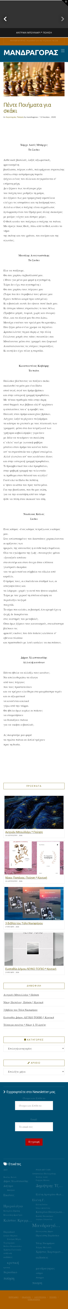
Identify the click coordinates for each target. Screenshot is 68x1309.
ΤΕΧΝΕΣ (53, 1297)
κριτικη (6, 1267)
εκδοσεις (42, 1257)
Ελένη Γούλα (42, 1204)
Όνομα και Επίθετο (34, 1098)
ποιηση (37, 1282)
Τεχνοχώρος (9, 1242)
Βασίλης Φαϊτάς (10, 1177)
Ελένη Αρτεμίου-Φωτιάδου (50, 1194)
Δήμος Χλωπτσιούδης (15, 1181)
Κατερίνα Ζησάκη (11, 1210)
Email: (34, 1119)
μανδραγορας (45, 1268)
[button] (63, 51)
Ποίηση (20, 117)
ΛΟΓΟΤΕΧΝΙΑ (40, 1297)
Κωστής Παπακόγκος (44, 1216)
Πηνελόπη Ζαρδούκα (47, 1235)
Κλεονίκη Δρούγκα (12, 1214)
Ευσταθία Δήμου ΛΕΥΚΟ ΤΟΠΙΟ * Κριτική (28, 1017)
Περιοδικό (9, 1231)
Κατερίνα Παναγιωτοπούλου (50, 1212)
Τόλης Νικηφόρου (45, 1243)
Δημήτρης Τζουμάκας (50, 1185)
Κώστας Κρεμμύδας (17, 1220)
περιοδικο (10, 1272)
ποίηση (8, 1278)
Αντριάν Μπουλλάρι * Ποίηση (21, 994)
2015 (5, 1169)
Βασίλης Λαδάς (42, 1177)
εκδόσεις (8, 1257)
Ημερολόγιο (13, 1206)
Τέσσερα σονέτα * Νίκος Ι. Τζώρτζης (24, 1024)
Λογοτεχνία (11, 117)
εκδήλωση (7, 1253)
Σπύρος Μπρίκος (10, 1235)
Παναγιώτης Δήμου (44, 1231)
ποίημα (39, 1273)
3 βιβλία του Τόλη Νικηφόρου (20, 1009)
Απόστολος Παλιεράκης (44, 1173)
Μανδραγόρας (46, 1225)
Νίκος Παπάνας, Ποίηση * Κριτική (23, 1002)
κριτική (13, 1262)
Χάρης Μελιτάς (44, 1247)
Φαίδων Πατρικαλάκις (12, 1246)
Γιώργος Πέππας (43, 1180)
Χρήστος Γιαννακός (12, 1249)
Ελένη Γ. (38, 1200)
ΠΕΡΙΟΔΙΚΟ (13, 1297)
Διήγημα (8, 1185)
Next (61, 19)
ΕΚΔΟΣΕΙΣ (26, 1297)
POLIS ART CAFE (43, 1169)
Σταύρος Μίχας (14, 1239)
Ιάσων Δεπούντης (43, 1208)
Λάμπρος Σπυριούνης (44, 1219)
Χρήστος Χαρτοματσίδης (50, 1252)
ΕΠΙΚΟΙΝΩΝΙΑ (34, 1299)
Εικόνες (8, 1195)
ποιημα (40, 1277)
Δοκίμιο (11, 1189)
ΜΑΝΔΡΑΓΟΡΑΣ (30, 52)
